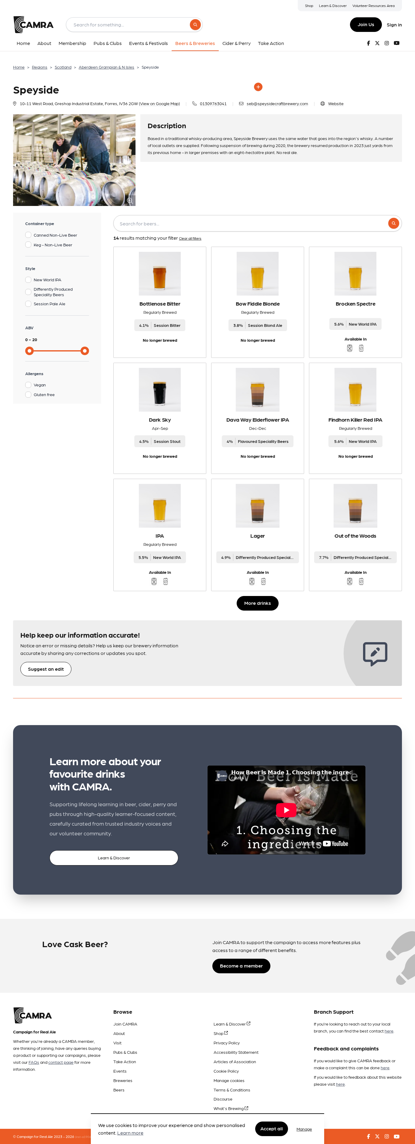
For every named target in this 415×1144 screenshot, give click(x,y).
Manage (304, 1128)
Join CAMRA (125, 1023)
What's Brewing (229, 1108)
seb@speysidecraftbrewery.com (277, 103)
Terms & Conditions (232, 1089)
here (389, 1030)
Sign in (394, 24)
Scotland (63, 66)
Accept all (271, 1129)
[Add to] (258, 87)
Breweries (122, 1080)
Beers (119, 1089)
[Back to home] (33, 24)
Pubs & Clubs (125, 1052)
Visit (117, 1042)
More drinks (257, 603)
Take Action (124, 1061)
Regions (39, 66)
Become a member (241, 965)
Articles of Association (235, 1061)
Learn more (130, 1133)
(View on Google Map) (159, 103)
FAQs (34, 1062)
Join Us (366, 24)
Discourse (223, 1098)
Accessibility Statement (236, 1052)
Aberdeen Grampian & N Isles (106, 66)
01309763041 (213, 103)
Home (19, 66)
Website (336, 103)
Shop (309, 5)
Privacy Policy (227, 1042)
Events (120, 1070)
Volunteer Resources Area (373, 5)
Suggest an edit (46, 669)
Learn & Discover (333, 5)
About (119, 1033)
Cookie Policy (226, 1070)
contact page (61, 1062)
